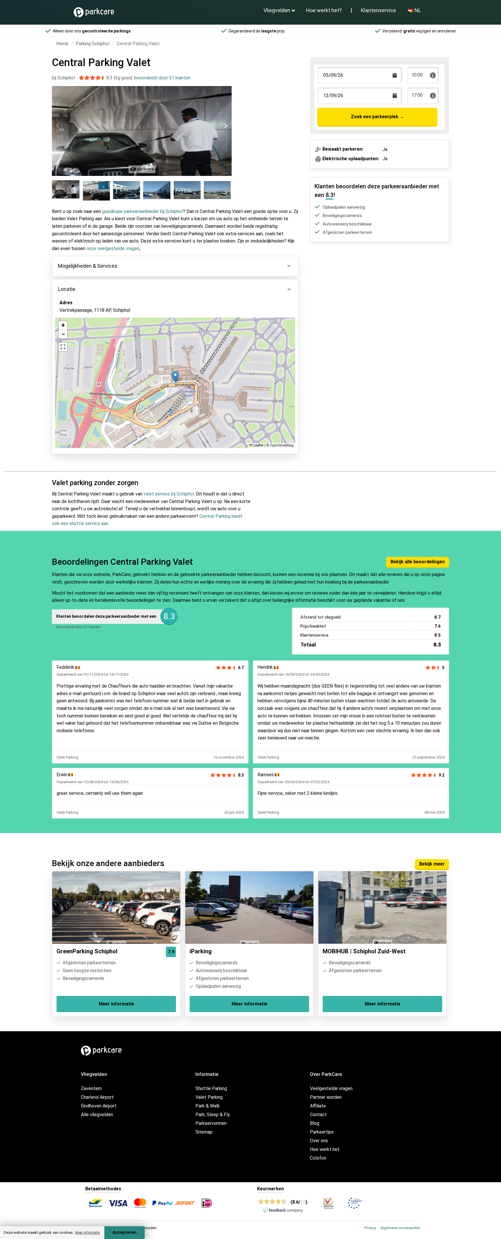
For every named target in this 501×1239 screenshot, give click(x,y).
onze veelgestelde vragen (112, 248)
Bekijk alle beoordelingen (418, 561)
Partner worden (326, 1097)
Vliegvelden (277, 10)
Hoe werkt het (325, 1149)
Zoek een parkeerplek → (377, 116)
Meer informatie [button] (87, 1233)
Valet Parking (209, 1097)
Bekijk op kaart (79, 341)
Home (62, 43)
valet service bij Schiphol (169, 494)
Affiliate (318, 1106)
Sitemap (204, 1132)
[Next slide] (225, 125)
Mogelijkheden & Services (87, 266)
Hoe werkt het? (324, 10)
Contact (318, 1114)
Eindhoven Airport (99, 1106)
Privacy (370, 1228)
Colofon (318, 1158)
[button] (175, 377)
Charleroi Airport (97, 1097)
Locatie (66, 289)
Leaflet (258, 445)
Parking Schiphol (92, 43)
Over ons (319, 1140)
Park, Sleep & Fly (212, 1114)
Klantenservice (378, 10)
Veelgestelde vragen (331, 1088)
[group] (66, 190)
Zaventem (91, 1088)
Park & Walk (207, 1106)
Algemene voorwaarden (400, 1228)
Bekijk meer (432, 864)
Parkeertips (322, 1132)
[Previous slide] (58, 125)
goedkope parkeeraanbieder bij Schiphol (142, 211)
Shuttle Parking (211, 1088)
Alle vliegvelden (97, 1114)
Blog (314, 1123)
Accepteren (124, 1232)
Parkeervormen (210, 1123)
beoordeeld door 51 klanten (162, 78)
